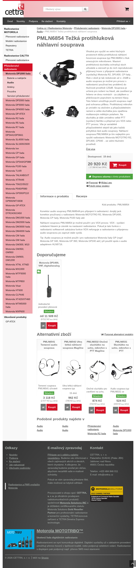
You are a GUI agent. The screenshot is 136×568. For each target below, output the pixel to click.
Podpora (13, 458)
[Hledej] (85, 9)
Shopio (45, 557)
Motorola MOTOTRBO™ (60, 531)
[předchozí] (40, 73)
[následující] (80, 73)
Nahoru (133, 562)
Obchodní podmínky (19, 468)
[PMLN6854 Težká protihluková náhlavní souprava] (72, 111)
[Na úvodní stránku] (14, 9)
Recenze (81, 196)
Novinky (13, 454)
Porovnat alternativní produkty (118, 334)
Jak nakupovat (16, 464)
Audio (40, 426)
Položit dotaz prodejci (99, 186)
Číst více (90, 149)
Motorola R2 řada (97, 433)
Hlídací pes (106, 183)
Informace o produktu (54, 196)
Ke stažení (14, 461)
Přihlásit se (122, 21)
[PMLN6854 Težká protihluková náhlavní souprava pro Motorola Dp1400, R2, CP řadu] (60, 73)
